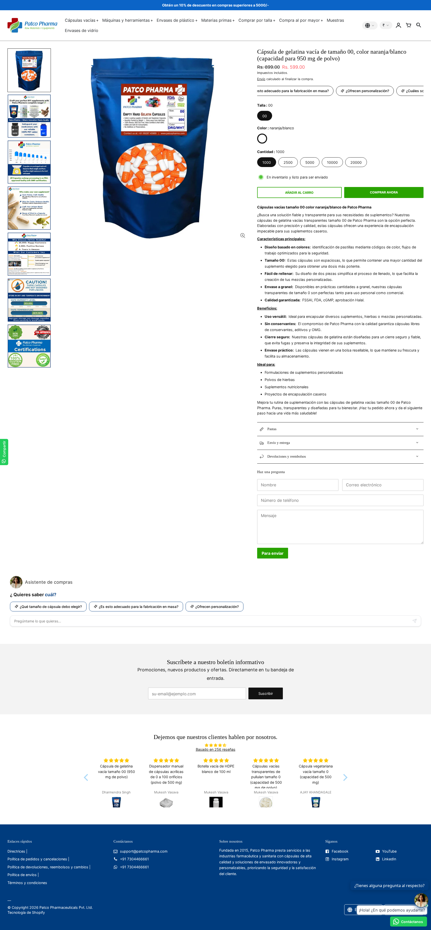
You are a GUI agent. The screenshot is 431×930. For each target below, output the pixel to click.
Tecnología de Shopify (26, 912)
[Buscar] (419, 25)
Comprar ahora (384, 192)
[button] (87, 777)
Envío (261, 79)
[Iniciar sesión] (399, 25)
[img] (215, 745)
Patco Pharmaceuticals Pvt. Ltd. (66, 907)
